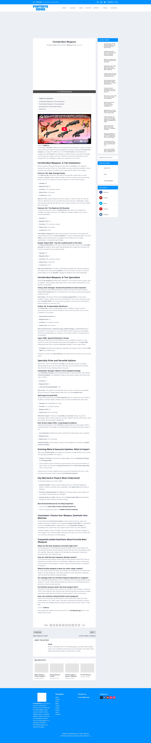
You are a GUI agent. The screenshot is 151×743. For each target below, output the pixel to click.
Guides (72, 8)
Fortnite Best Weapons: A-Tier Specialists (51, 104)
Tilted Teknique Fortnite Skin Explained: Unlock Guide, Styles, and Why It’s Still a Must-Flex (110, 82)
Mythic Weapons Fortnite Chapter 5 (40, 675)
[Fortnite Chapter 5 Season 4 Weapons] (72, 668)
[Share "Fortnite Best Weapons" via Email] (75, 625)
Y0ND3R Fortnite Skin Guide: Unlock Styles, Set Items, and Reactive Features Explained (110, 53)
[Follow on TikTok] (111, 697)
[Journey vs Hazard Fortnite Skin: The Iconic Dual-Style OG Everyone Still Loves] (101, 89)
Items (105, 8)
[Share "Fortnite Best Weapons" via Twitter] (53, 625)
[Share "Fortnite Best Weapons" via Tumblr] (60, 625)
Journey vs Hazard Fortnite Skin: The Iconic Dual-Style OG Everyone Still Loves (109, 90)
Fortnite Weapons (86, 674)
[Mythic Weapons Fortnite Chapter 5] (41, 668)
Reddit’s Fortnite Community (69, 509)
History (88, 8)
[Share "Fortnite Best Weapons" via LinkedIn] (66, 625)
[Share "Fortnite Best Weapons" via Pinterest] (63, 625)
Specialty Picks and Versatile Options (50, 106)
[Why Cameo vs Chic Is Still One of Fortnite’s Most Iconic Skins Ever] (101, 97)
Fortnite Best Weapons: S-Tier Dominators (52, 101)
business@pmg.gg (83, 697)
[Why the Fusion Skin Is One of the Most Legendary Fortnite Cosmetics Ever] (101, 104)
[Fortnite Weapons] (87, 668)
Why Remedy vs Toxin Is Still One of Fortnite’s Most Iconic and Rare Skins (110, 111)
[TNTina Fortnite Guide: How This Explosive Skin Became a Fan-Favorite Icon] (101, 143)
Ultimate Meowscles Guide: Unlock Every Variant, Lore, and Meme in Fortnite (109, 127)
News (64, 8)
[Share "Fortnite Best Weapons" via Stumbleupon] (72, 625)
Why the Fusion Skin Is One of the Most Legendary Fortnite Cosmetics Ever (109, 104)
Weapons (69, 45)
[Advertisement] (75, 23)
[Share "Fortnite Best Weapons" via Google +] (57, 625)
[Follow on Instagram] (114, 697)
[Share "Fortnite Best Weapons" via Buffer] (69, 625)
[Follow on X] (101, 697)
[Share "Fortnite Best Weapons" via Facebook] (50, 625)
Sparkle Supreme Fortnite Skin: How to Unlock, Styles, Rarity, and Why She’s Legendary (110, 67)
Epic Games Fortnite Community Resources (62, 506)
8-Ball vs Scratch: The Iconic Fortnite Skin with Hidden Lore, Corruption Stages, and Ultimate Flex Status (110, 119)
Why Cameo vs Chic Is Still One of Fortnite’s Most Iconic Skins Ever (110, 97)
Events (57, 710)
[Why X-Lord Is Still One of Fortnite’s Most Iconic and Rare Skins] (101, 60)
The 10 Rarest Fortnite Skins (51, 2)
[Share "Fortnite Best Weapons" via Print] (79, 625)
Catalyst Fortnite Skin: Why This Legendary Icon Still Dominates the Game (110, 75)
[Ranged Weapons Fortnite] (57, 668)
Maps (57, 703)
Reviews (114, 8)
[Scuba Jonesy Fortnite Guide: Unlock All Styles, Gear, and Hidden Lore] (101, 150)
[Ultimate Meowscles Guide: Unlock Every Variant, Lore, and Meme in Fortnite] (101, 127)
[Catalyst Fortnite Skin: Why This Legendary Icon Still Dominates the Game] (101, 75)
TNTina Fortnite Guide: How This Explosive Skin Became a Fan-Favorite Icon (109, 143)
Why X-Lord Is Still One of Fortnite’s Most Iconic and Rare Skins (110, 60)
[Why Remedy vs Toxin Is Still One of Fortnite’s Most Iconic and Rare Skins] (101, 111)
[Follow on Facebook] (104, 697)
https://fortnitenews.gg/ (66, 91)
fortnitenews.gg (75, 610)
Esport (96, 8)
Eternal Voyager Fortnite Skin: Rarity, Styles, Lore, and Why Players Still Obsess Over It (110, 45)
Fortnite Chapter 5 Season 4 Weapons (71, 675)
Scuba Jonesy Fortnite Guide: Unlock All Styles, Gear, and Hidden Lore (109, 150)
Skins (81, 8)
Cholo (54, 45)
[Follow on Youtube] (107, 697)
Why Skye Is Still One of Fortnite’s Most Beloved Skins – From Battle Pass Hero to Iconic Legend (109, 135)
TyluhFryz (46, 145)
